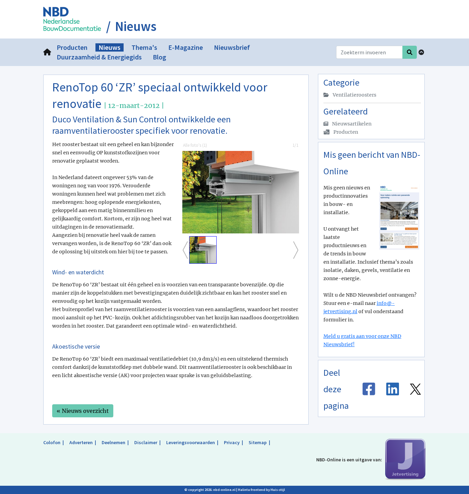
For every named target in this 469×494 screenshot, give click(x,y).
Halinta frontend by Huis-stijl (261, 489)
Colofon (51, 442)
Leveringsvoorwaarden (190, 442)
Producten (345, 132)
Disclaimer (145, 442)
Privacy (232, 442)
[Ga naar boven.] (421, 52)
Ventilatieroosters (354, 95)
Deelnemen (113, 442)
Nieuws (136, 26)
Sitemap (258, 442)
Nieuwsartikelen (351, 124)
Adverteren (81, 442)
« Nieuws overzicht (83, 410)
